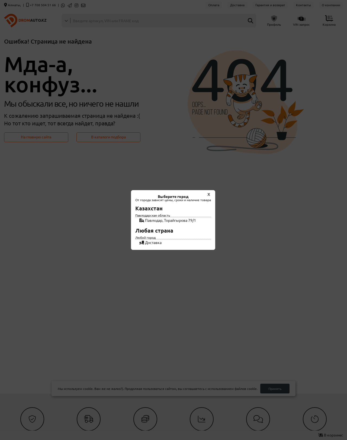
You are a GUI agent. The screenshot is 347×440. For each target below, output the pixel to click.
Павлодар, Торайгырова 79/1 (170, 220)
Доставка (153, 242)
